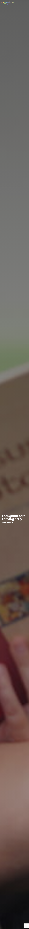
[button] (26, 2)
